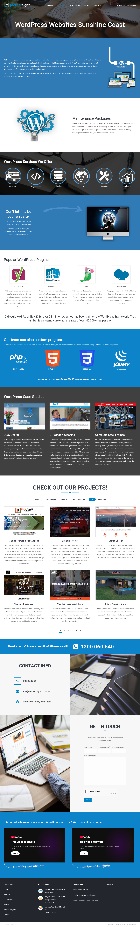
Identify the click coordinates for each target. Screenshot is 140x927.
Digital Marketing (49, 499)
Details (24, 521)
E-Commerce (64, 499)
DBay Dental (11, 434)
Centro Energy (115, 540)
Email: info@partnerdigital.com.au (84, 895)
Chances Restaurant (24, 604)
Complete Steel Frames (110, 434)
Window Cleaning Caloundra (55, 889)
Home (6, 889)
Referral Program (10, 909)
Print (92, 499)
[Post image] (40, 891)
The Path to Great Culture (70, 604)
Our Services (8, 899)
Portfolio (7, 904)
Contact (6, 915)
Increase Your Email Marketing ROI (55, 908)
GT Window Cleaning (62, 434)
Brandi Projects (70, 540)
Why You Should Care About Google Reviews (55, 898)
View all (36, 499)
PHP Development (80, 499)
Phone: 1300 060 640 (127, 5)
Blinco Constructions (115, 604)
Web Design (102, 499)
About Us (7, 894)
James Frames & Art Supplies (24, 540)
